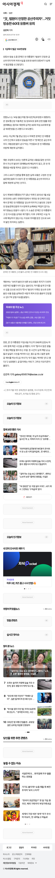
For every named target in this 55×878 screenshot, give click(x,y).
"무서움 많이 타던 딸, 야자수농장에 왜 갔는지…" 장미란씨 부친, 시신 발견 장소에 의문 (21, 712)
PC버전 (33, 847)
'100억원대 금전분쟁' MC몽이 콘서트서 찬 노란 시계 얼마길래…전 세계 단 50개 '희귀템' (34, 450)
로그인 (9, 847)
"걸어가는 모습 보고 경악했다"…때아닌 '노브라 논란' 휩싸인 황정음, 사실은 (35, 475)
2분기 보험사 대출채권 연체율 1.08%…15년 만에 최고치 (25, 323)
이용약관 (21, 863)
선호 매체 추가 (12, 40)
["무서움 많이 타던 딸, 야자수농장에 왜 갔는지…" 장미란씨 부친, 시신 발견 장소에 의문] (44, 715)
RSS (33, 858)
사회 (5, 13)
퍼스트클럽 (7, 858)
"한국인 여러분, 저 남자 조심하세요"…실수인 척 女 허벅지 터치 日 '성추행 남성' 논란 (35, 438)
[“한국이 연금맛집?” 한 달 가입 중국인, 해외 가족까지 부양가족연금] (11, 807)
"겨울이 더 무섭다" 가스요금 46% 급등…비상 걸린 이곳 (25, 317)
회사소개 (6, 854)
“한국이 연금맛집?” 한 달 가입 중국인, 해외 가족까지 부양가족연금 (36, 802)
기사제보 (26, 858)
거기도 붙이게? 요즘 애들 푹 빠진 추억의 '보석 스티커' (36, 789)
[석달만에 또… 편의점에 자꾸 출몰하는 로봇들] (11, 780)
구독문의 (17, 858)
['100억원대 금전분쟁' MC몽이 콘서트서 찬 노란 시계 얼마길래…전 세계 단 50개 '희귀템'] (10, 455)
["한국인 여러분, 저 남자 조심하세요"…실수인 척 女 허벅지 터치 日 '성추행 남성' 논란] (10, 442)
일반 (10, 13)
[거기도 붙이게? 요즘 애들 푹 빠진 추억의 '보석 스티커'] (11, 793)
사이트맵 (46, 847)
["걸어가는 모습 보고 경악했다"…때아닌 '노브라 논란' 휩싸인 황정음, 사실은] (10, 480)
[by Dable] (47, 739)
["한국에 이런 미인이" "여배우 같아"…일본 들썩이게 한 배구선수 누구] (44, 702)
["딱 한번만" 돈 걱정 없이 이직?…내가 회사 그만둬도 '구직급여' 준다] (10, 492)
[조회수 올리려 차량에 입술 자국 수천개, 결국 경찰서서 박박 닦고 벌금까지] (10, 467)
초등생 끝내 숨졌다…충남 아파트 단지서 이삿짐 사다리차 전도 (27, 312)
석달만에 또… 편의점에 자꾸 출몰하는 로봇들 (36, 775)
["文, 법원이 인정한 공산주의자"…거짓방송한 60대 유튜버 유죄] (27, 84)
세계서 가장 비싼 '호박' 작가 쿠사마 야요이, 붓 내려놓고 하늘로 (36, 816)
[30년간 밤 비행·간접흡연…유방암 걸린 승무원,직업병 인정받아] (44, 728)
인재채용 (28, 854)
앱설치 (21, 847)
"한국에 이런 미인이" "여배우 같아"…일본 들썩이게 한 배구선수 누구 (21, 699)
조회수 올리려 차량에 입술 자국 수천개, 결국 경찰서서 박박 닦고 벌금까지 (35, 463)
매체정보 (31, 863)
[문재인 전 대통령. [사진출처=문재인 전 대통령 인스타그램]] (27, 248)
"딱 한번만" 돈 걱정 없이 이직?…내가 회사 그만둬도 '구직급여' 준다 (35, 488)
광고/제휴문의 (17, 854)
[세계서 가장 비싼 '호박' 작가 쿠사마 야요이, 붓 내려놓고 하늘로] (11, 820)
